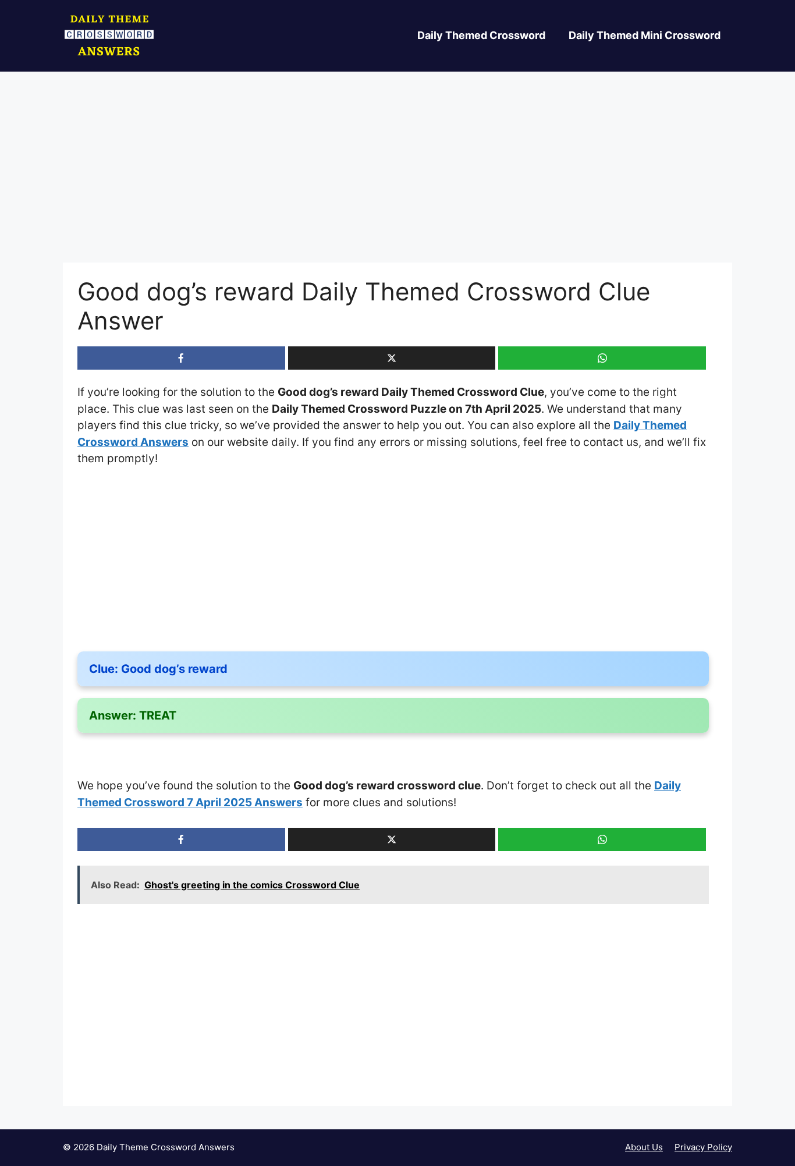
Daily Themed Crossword (481, 35)
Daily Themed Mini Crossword (645, 35)
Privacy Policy (703, 1147)
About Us (644, 1147)
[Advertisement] (397, 176)
